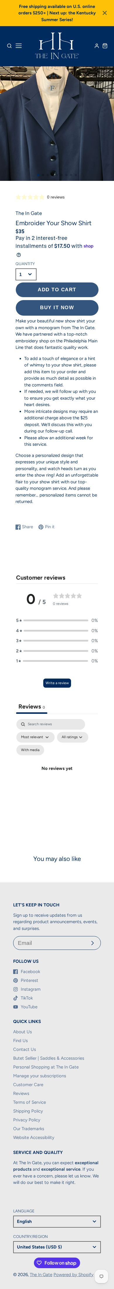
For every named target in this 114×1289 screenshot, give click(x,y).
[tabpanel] (57, 775)
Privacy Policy (26, 1120)
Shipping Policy (28, 1111)
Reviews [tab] (31, 706)
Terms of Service (29, 1102)
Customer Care (28, 1084)
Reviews (21, 1093)
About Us (22, 1031)
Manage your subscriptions (39, 1075)
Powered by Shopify (73, 1274)
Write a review (57, 683)
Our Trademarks (28, 1128)
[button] (38, 175)
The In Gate (41, 1274)
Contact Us (24, 1049)
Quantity (25, 263)
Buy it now (57, 307)
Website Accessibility (33, 1137)
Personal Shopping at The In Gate (46, 1067)
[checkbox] (30, 750)
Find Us (20, 1040)
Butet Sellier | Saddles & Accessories (48, 1058)
